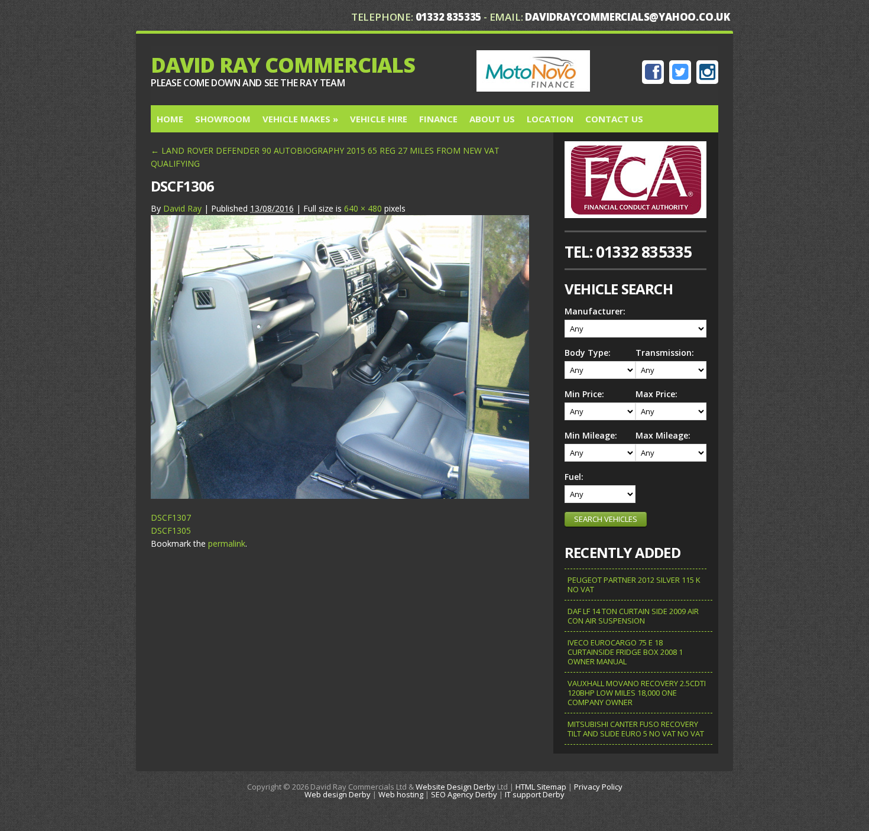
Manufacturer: (595, 311)
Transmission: (664, 352)
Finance (438, 119)
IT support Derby (535, 794)
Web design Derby (337, 794)
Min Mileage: (591, 435)
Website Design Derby (455, 786)
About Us (492, 119)
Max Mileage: (662, 435)
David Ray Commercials (283, 65)
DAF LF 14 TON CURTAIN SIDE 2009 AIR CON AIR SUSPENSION (633, 616)
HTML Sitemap (540, 786)
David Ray (182, 208)
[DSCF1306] (340, 495)
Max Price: (656, 394)
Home (170, 119)
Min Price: (584, 394)
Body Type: (588, 352)
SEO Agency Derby (464, 794)
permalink (226, 543)
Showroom (223, 119)
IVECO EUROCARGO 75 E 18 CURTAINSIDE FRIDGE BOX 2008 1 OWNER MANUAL (625, 652)
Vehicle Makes (300, 119)
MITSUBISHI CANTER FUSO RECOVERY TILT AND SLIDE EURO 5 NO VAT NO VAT (636, 729)
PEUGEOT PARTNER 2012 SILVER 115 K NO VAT (634, 584)
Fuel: (574, 476)
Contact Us (614, 119)
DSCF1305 (171, 530)
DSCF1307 (171, 517)
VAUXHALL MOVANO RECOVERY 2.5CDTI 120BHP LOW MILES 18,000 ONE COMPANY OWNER (637, 692)
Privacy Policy (598, 786)
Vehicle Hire (378, 119)
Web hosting (400, 794)
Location (550, 119)
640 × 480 (363, 208)
